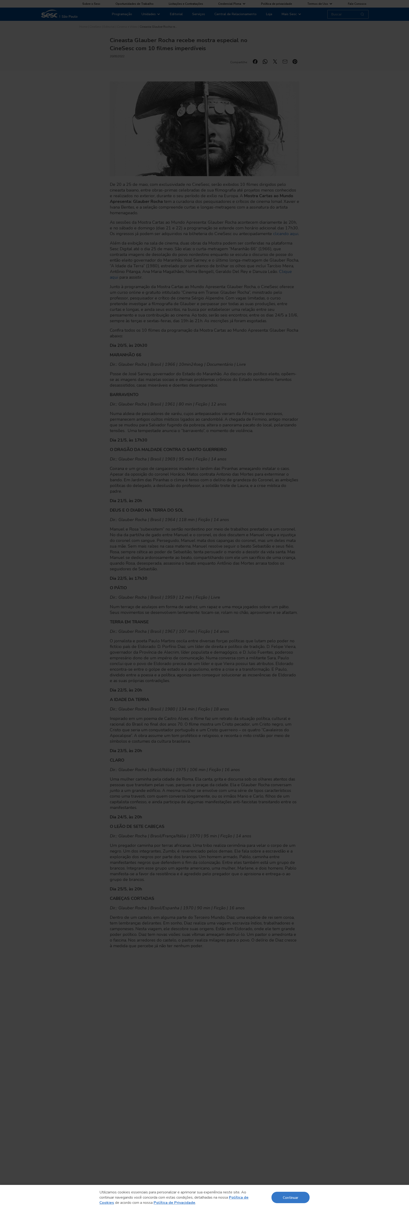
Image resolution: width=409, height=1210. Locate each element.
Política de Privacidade (174, 1202)
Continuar (290, 1197)
